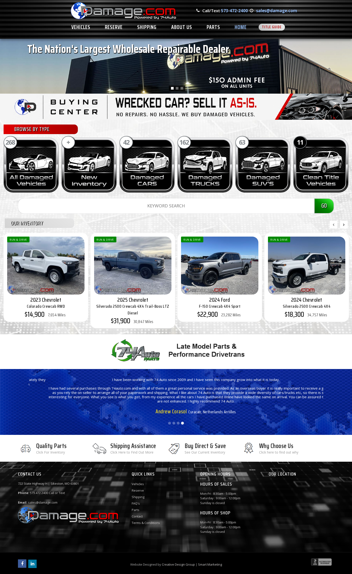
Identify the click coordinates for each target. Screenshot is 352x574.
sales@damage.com (276, 10)
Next (317, 396)
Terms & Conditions (146, 523)
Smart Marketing (210, 564)
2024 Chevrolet (306, 303)
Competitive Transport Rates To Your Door (61, 77)
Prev (35, 396)
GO (324, 205)
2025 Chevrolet (132, 306)
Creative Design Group (178, 564)
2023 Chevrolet (46, 303)
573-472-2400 (234, 10)
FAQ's (136, 503)
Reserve (138, 490)
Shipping (138, 497)
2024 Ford (220, 303)
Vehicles (138, 484)
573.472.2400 (39, 493)
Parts (135, 510)
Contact (137, 516)
